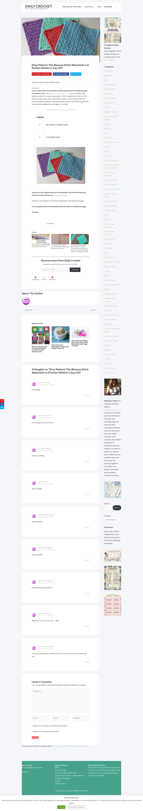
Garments (108, 244)
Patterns (107, 310)
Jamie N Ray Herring (45, 548)
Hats (106, 253)
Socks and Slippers (111, 341)
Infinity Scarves (110, 266)
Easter (106, 215)
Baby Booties (109, 89)
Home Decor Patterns (112, 262)
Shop (99, 7)
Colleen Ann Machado (46, 515)
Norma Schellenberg (45, 647)
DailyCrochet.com (111, 410)
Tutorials (107, 364)
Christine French (44, 614)
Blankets (107, 124)
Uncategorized (110, 368)
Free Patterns (109, 239)
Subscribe (108, 7)
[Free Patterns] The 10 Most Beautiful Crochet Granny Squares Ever (39, 349)
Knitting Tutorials (110, 294)
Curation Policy (61, 770)
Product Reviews (110, 320)
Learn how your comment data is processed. (70, 746)
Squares (107, 345)
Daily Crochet (38, 6)
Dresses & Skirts (110, 210)
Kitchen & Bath (110, 280)
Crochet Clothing (111, 160)
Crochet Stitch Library (112, 189)
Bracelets (108, 128)
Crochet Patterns (111, 185)
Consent (61, 807)
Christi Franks (43, 482)
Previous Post (28, 310)
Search (107, 504)
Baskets (107, 107)
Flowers (107, 219)
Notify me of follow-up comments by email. (50, 726)
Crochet (107, 156)
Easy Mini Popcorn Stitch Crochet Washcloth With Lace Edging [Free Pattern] (60, 246)
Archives (107, 516)
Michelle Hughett (44, 383)
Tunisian (107, 359)
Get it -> (109, 60)
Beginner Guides (110, 112)
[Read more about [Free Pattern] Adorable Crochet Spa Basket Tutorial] (60, 334)
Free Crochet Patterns (71, 7)
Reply (87, 395)
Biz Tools (89, 7)
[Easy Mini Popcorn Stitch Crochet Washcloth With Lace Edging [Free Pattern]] (60, 239)
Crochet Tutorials (111, 201)
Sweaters (108, 350)
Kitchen (107, 276)
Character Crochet (111, 142)
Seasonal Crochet (111, 336)
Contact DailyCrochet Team (66, 773)
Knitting (107, 289)
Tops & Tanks (109, 354)
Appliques (108, 75)
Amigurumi (108, 71)
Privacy (58, 781)
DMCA (57, 768)
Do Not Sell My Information (76, 807)
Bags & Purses (109, 103)
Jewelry (107, 271)
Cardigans (108, 138)
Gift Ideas (108, 248)
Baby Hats (108, 94)
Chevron (107, 147)
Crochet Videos (110, 206)
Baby (106, 80)
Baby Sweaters (110, 98)
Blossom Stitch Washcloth (59, 93)
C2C (106, 133)
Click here (92, 776)
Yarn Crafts (108, 373)
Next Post (94, 310)
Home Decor (109, 257)
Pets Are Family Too (112, 315)
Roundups (108, 324)
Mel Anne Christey (44, 449)
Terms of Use (60, 784)
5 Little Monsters (60, 195)
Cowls (106, 151)
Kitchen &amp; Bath (111, 285)
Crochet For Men (110, 180)
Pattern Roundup (110, 306)
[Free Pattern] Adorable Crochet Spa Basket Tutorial (60, 346)
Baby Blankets (109, 85)
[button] (116, 7)
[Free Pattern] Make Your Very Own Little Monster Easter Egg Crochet (80, 343)
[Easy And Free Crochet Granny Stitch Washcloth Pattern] (41, 239)
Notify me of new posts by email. (46, 731)
